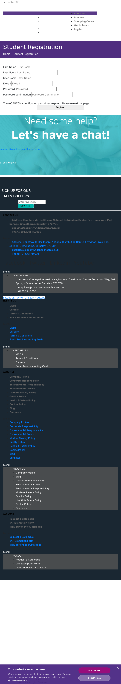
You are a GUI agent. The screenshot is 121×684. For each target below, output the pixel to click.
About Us (79, 13)
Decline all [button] (94, 678)
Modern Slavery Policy (22, 392)
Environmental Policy (22, 388)
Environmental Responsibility (26, 384)
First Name (9, 67)
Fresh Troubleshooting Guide (26, 317)
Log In (78, 29)
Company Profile (19, 376)
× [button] (117, 668)
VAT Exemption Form (21, 522)
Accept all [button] (94, 670)
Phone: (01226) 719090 (26, 231)
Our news (15, 412)
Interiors (79, 17)
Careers (14, 309)
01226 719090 (27, 291)
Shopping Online (84, 21)
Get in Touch (81, 25)
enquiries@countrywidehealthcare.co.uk (36, 228)
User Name (9, 78)
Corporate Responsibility (24, 380)
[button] (60, 238)
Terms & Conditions (21, 313)
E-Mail (7, 83)
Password (9, 89)
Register (60, 107)
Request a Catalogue (21, 518)
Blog (12, 408)
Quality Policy (17, 396)
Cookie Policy (17, 404)
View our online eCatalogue (25, 526)
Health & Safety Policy (22, 400)
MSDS (13, 305)
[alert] (60, 674)
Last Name (9, 72)
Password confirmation (17, 94)
